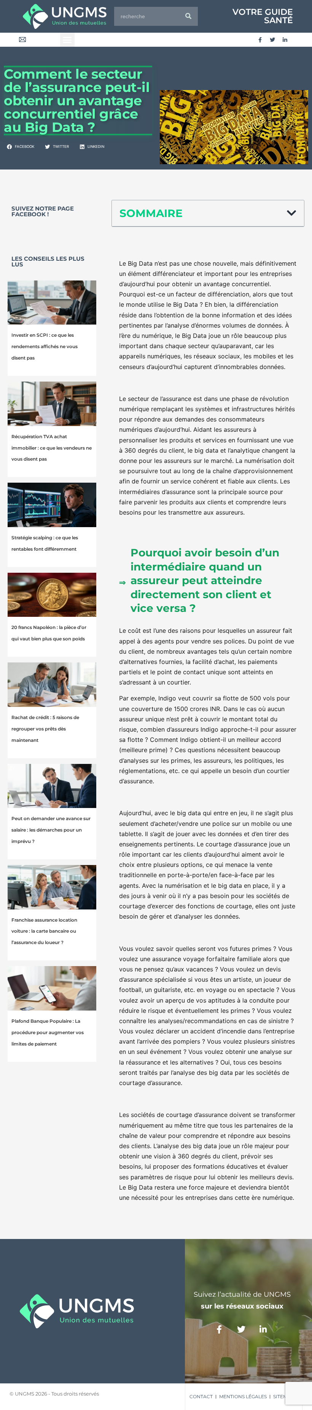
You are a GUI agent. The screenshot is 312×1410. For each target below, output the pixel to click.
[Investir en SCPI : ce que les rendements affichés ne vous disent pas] (52, 302)
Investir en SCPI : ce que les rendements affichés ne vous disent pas (44, 346)
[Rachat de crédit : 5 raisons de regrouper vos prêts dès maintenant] (52, 684)
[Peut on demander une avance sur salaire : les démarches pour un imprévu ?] (52, 786)
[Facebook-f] (260, 40)
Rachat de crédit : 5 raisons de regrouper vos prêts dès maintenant (45, 729)
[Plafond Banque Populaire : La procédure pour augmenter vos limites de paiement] (52, 988)
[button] (67, 40)
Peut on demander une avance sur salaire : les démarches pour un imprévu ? (51, 830)
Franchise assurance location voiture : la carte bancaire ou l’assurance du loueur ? (44, 931)
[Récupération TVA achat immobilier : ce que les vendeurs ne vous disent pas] (52, 404)
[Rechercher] (188, 16)
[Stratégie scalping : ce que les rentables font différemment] (52, 505)
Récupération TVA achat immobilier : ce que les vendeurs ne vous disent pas (51, 448)
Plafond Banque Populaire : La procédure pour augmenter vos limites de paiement (47, 1032)
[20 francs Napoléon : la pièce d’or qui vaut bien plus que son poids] (52, 595)
